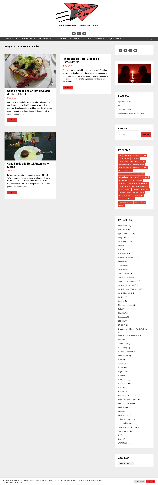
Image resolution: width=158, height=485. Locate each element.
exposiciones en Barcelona (127, 174)
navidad (127, 189)
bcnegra (143, 155)
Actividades (61, 39)
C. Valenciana (123, 265)
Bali (119, 249)
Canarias (121, 269)
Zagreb (121, 205)
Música (121, 189)
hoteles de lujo (143, 183)
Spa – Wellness (124, 423)
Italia (120, 359)
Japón (120, 363)
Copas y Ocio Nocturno (127, 281)
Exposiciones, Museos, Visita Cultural (132, 329)
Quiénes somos (115, 39)
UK (119, 435)
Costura (121, 297)
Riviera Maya (123, 415)
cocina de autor (140, 161)
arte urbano (127, 155)
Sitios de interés (124, 419)
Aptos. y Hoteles (124, 233)
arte (120, 155)
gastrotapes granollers (135, 180)
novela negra (145, 189)
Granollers (122, 183)
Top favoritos (123, 431)
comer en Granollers (125, 168)
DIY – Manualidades (126, 305)
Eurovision (129, 171)
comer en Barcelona (125, 165)
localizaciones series (142, 186)
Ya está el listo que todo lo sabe (131, 113)
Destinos (73, 39)
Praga (120, 411)
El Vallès (121, 313)
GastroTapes (123, 180)
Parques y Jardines (125, 395)
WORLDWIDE (123, 443)
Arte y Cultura (45, 39)
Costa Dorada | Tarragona (128, 289)
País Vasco (122, 391)
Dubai (120, 309)
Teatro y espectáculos (127, 427)
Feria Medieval (134, 177)
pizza (129, 193)
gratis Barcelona (132, 183)
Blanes (121, 158)
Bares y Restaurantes (126, 257)
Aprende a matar (125, 101)
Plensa (142, 193)
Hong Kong (122, 347)
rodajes (137, 202)
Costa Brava (136, 168)
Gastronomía (27, 39)
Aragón (121, 237)
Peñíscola (122, 193)
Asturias (121, 245)
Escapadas (87, 39)
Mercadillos (122, 379)
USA (119, 439)
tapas (143, 202)
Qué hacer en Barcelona (126, 196)
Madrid (121, 375)
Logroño (121, 371)
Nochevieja (136, 189)
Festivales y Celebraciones (128, 336)
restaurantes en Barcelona (126, 199)
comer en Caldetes (138, 165)
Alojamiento (11, 39)
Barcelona (136, 155)
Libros (120, 367)
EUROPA (121, 325)
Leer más (13, 120)
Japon (121, 186)
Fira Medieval (145, 177)
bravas (127, 158)
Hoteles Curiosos (125, 351)
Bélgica (121, 261)
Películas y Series (125, 403)
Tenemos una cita (125, 109)
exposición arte (123, 177)
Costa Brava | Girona (126, 285)
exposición (140, 174)
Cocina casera (123, 273)
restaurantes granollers (125, 202)
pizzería (135, 193)
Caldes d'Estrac (123, 161)
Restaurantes (139, 196)
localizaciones (129, 186)
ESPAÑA (121, 321)
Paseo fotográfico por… (128, 399)
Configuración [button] (140, 481)
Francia (121, 339)
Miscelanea (99, 39)
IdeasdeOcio (123, 355)
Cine (131, 161)
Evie (119, 105)
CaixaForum (135, 158)
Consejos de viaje (125, 277)
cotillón (145, 168)
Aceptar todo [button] (151, 481)
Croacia (121, 171)
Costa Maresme (124, 293)
